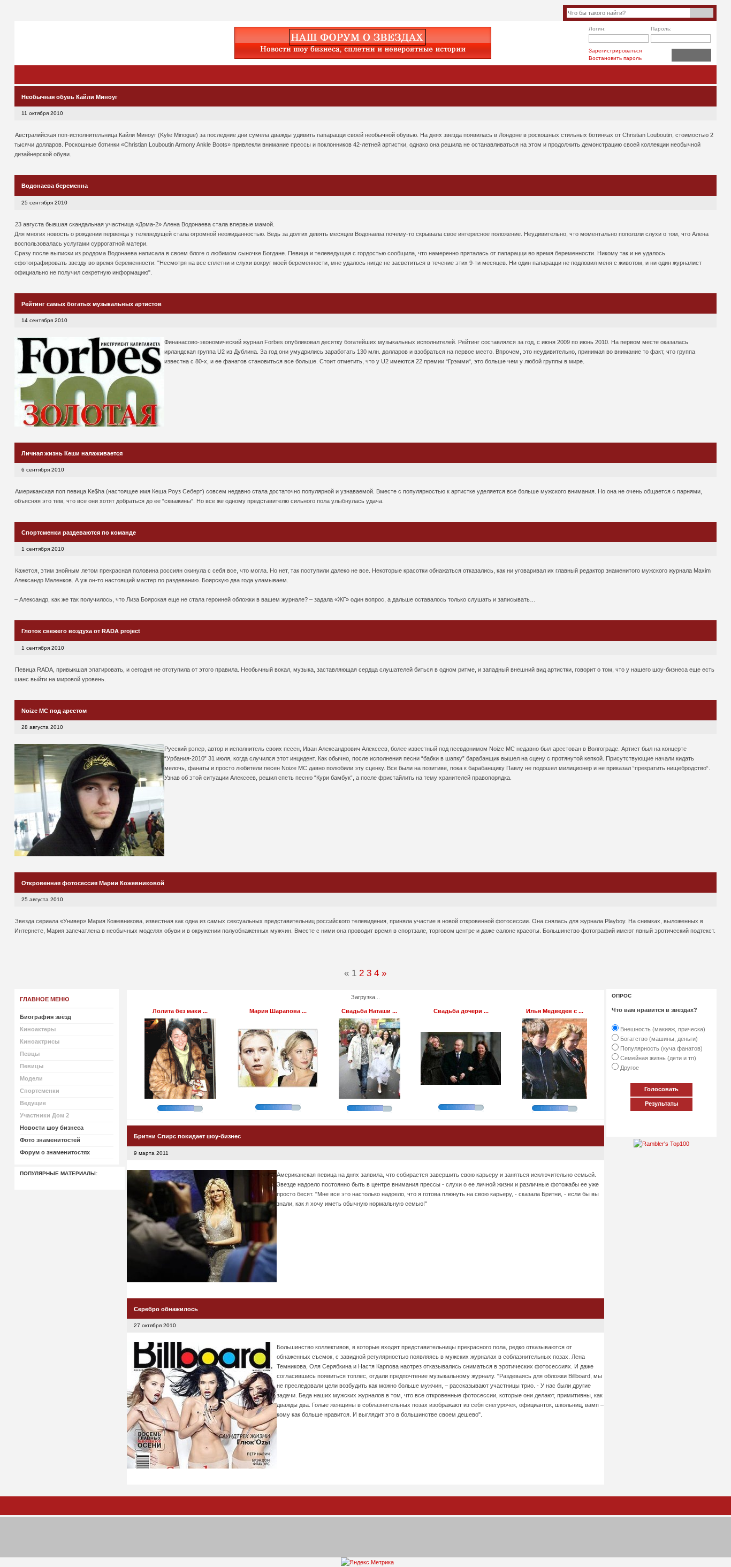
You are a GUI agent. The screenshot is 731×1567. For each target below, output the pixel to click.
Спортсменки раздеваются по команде (78, 532)
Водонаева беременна (54, 185)
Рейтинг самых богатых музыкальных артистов (91, 304)
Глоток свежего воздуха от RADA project (80, 631)
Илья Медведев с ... (554, 1011)
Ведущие (33, 1103)
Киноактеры (38, 1029)
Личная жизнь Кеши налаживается (72, 453)
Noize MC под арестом (54, 711)
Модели (31, 1078)
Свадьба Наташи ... (369, 1011)
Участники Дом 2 (44, 1115)
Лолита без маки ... (180, 1011)
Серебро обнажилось (166, 1309)
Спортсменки (39, 1090)
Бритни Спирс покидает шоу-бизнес (187, 1136)
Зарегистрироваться (615, 51)
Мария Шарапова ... (278, 1011)
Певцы (30, 1054)
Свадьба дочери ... (461, 1011)
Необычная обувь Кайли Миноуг (69, 97)
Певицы (31, 1066)
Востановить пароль (615, 58)
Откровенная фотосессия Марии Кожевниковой (92, 883)
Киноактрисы (39, 1041)
